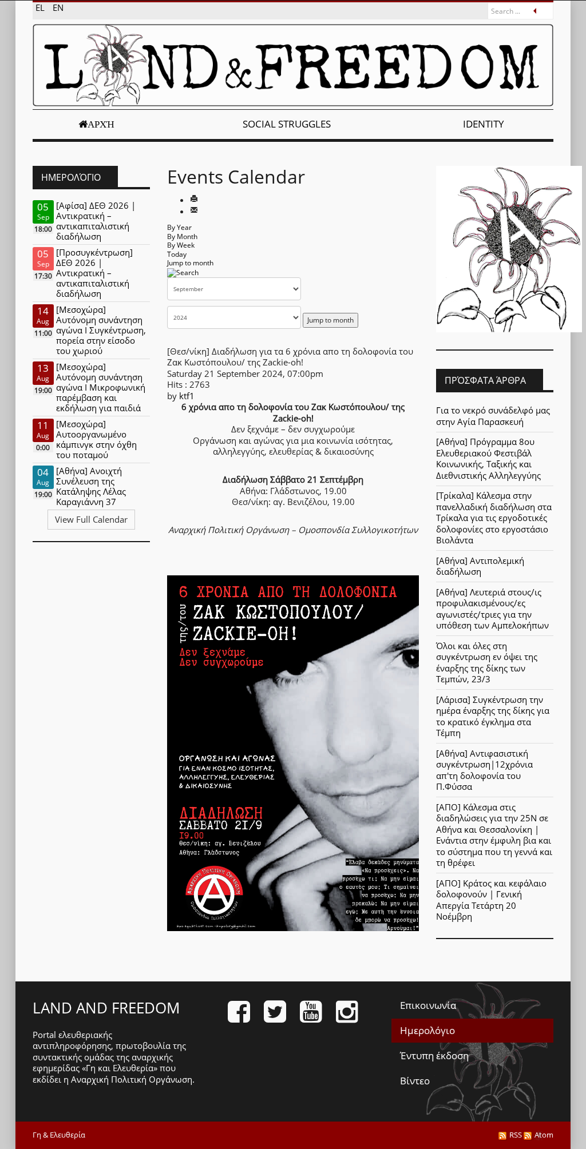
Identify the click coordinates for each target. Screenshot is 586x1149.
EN (58, 7)
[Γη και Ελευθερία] (293, 65)
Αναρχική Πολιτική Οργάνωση (131, 1079)
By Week (181, 245)
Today (177, 254)
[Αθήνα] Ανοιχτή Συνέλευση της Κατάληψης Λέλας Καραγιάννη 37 (91, 486)
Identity (483, 123)
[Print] (194, 199)
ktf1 (187, 395)
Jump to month (190, 263)
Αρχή (101, 124)
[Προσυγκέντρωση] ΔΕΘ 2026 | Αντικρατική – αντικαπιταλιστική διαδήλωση (94, 273)
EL (41, 7)
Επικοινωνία (428, 1005)
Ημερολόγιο (427, 1030)
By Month (182, 236)
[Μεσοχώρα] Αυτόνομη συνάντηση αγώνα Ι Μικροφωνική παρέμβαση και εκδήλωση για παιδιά (100, 387)
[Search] (183, 272)
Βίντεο (415, 1080)
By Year (179, 227)
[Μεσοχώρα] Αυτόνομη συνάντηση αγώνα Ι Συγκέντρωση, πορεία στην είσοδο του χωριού (101, 330)
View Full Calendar (91, 519)
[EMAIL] (194, 211)
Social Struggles (287, 123)
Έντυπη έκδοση (434, 1055)
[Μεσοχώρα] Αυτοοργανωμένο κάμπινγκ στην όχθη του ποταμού (96, 439)
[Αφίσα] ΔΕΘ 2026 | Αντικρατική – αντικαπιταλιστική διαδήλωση (96, 221)
